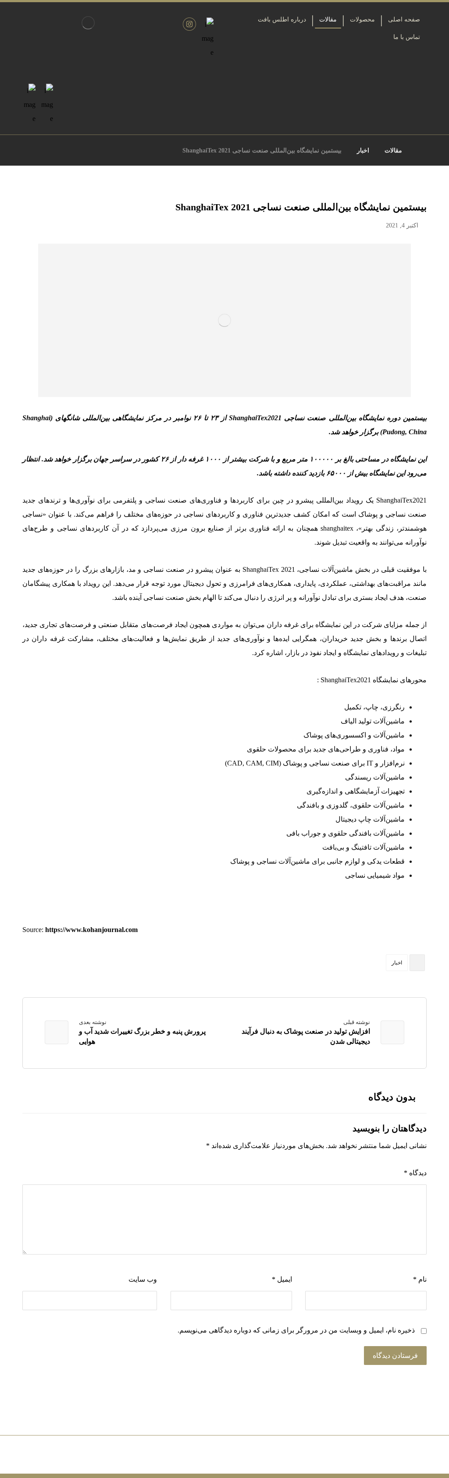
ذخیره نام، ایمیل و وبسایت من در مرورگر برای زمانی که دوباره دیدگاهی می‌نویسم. (296, 1330)
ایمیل (282, 1279)
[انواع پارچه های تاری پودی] (88, 23)
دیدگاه (415, 1173)
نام (420, 1279)
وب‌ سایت (142, 1279)
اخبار (397, 963)
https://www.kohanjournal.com (91, 929)
